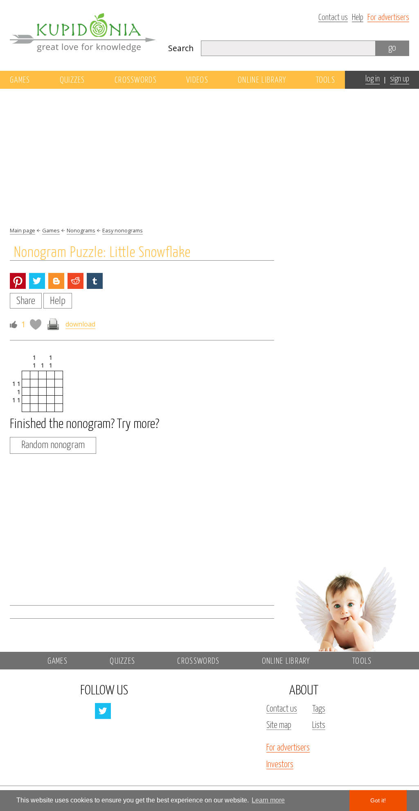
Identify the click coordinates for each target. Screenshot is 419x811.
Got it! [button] (378, 800)
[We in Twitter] (103, 711)
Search (181, 48)
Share (25, 301)
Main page (22, 230)
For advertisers (388, 18)
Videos (197, 80)
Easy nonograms (122, 230)
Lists (318, 725)
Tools (326, 80)
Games (20, 80)
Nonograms (81, 230)
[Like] (13, 324)
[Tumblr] (95, 281)
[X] (37, 281)
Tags (318, 709)
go (392, 48)
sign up (399, 79)
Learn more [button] (268, 800)
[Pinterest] (18, 281)
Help (357, 18)
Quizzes (72, 80)
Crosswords (136, 80)
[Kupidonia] (83, 35)
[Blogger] (56, 281)
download (80, 324)
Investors (279, 765)
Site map (278, 725)
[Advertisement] (345, 199)
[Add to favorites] (35, 324)
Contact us (333, 18)
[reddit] (75, 281)
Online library (262, 80)
